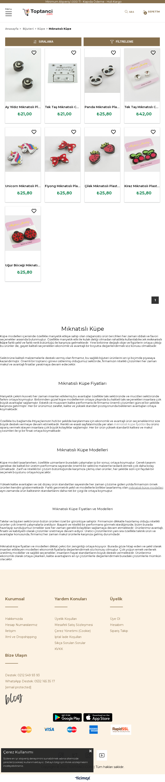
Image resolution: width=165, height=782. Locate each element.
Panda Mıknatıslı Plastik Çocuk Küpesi (102, 107)
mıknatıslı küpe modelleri (146, 487)
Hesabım (117, 625)
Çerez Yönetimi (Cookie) (73, 631)
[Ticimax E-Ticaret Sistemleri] (82, 778)
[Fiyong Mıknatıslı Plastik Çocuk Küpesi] (62, 154)
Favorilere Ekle (34, 52)
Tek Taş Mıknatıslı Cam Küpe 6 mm (62, 107)
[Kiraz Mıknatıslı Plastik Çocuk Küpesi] (142, 154)
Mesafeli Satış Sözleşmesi (74, 625)
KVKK (59, 649)
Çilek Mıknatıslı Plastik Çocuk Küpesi (102, 186)
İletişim (10, 631)
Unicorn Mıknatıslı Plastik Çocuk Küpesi (23, 186)
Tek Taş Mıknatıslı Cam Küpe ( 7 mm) (142, 107)
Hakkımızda (14, 619)
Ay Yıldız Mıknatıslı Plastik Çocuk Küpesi (23, 107)
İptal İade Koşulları (68, 637)
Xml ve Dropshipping (21, 637)
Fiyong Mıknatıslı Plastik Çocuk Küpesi (62, 186)
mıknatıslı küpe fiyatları (130, 424)
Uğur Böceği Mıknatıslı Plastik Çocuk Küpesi (23, 265)
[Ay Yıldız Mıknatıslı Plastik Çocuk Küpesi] (23, 75)
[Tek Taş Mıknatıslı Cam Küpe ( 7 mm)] (142, 75)
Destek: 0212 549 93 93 (22, 675)
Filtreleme (124, 41)
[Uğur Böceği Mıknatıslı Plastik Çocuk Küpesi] (23, 233)
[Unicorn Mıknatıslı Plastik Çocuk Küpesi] (23, 154)
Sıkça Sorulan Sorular (70, 643)
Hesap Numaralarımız (21, 625)
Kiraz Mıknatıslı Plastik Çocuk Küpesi (142, 186)
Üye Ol (115, 619)
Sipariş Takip (119, 631)
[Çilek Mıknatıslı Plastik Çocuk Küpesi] (102, 154)
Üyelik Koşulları (66, 619)
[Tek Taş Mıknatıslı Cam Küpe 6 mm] (62, 75)
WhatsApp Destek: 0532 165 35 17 (30, 681)
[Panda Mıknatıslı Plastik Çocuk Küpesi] (102, 75)
